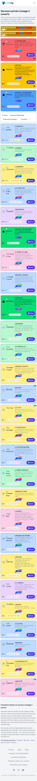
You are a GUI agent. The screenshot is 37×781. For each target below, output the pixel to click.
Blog (19, 750)
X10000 (19, 376)
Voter (31, 55)
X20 (18, 458)
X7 (18, 435)
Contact (11, 750)
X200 (18, 176)
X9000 (19, 334)
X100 (18, 197)
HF (15, 137)
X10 (18, 217)
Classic (32, 740)
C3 (15, 670)
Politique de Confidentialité (18, 753)
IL (15, 198)
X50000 (19, 286)
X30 (18, 499)
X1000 (19, 155)
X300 (18, 263)
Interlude (19, 740)
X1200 (18, 354)
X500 (18, 136)
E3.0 (16, 416)
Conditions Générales (18, 757)
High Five (26, 740)
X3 (18, 415)
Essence (17, 264)
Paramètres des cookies (18, 765)
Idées (27, 750)
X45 (18, 630)
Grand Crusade (5, 742)
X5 (18, 395)
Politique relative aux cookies (18, 761)
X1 (18, 669)
